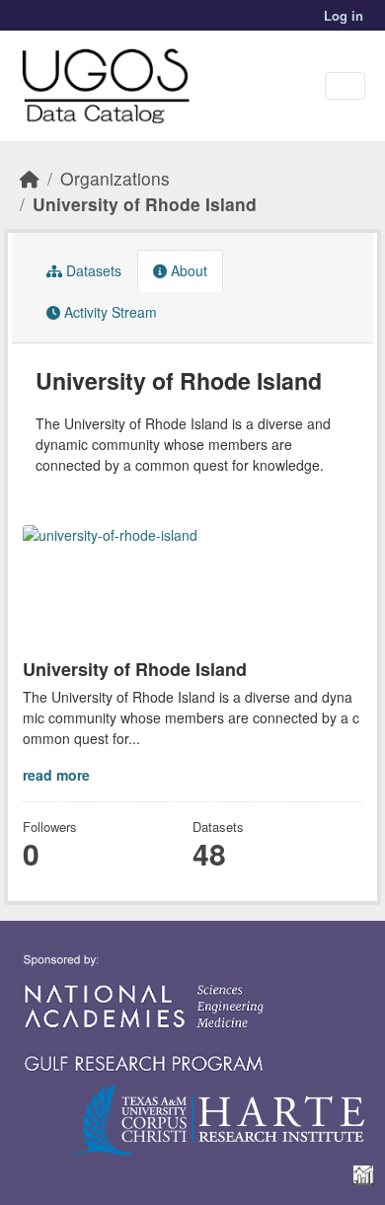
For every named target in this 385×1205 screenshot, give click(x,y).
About (187, 270)
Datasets (91, 270)
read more (56, 775)
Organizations (115, 178)
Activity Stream (108, 312)
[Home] (29, 178)
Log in (343, 15)
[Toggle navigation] (345, 86)
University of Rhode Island (145, 203)
